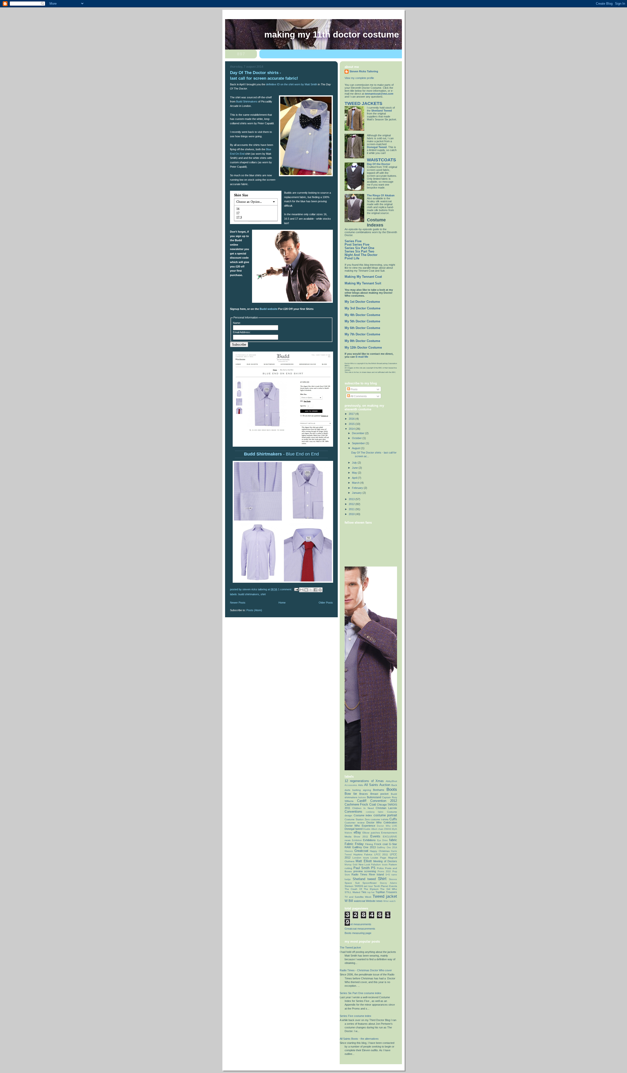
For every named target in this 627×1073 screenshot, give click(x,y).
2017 (352, 413)
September (359, 443)
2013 (352, 499)
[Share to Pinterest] (320, 589)
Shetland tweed (364, 879)
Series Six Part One (359, 248)
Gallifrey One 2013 (364, 847)
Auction (384, 785)
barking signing (361, 790)
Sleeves (393, 879)
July (355, 462)
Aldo (360, 785)
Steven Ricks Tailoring (364, 71)
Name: (237, 322)
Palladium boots (379, 864)
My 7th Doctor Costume (362, 334)
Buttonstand (374, 797)
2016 (352, 418)
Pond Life (352, 258)
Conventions (353, 811)
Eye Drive (382, 840)
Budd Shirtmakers (246, 101)
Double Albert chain (373, 829)
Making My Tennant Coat (363, 276)
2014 (352, 428)
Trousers (391, 892)
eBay (357, 832)
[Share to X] (310, 589)
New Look (364, 864)
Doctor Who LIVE (387, 826)
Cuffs (393, 819)
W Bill (349, 901)
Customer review (354, 822)
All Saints (371, 785)
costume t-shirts (379, 819)
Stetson (349, 886)
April (355, 477)
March (356, 482)
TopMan (380, 892)
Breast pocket (379, 793)
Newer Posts (237, 602)
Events (375, 836)
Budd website (268, 308)
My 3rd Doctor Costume (362, 308)
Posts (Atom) (254, 610)
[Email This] (301, 589)
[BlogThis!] (306, 589)
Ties (363, 892)
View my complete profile (359, 77)
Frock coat (381, 844)
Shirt (263, 594)
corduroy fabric (375, 812)
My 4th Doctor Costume (362, 315)
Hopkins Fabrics (363, 854)
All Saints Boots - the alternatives (359, 1038)
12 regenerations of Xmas (364, 781)
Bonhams (378, 789)
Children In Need (363, 808)
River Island (376, 874)
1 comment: (285, 589)
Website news (374, 900)
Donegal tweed (353, 828)
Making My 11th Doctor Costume (331, 34)
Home (282, 602)
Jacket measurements (358, 924)
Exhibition (357, 840)
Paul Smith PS (364, 868)
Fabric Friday (354, 844)
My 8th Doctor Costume (362, 341)
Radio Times (359, 874)
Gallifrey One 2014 (387, 847)
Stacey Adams (388, 883)
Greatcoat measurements (360, 928)
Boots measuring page (358, 933)
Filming (369, 844)
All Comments (358, 396)
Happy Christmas (380, 851)
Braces (363, 793)
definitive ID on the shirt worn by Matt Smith (291, 84)
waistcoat (359, 900)
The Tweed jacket (350, 947)
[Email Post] (296, 589)
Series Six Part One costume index (360, 993)
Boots (391, 789)
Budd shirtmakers (248, 594)
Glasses (349, 851)
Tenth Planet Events (385, 886)
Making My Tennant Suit (363, 283)
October (357, 438)
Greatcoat (361, 851)
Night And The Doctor (361, 255)
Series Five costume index (355, 1015)
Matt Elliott (364, 861)
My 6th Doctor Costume (362, 328)
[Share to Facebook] (315, 589)
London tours (360, 857)
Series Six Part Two (359, 251)
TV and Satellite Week (358, 897)
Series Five (353, 241)
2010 (352, 514)
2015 (352, 423)
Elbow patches (371, 832)
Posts (354, 389)
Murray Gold (351, 864)
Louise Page (378, 857)
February (358, 487)
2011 (352, 509)
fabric (393, 840)
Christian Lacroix (386, 808)
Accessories (351, 785)
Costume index (363, 815)
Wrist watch (389, 901)
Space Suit (352, 883)
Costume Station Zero (357, 819)
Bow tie (351, 793)
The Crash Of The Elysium (361, 889)
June (355, 467)
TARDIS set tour (363, 886)
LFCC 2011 (381, 854)
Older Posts (326, 602)
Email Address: (242, 332)
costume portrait (385, 815)
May (355, 472)
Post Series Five (357, 244)
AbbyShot (391, 781)
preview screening (364, 871)
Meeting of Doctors (385, 861)
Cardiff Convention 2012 (377, 801)
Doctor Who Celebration (381, 822)
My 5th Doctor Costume (362, 321)
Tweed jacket (385, 896)
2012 (352, 504)
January (357, 492)
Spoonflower (369, 883)
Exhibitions (369, 840)
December (358, 433)
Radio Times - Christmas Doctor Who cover (366, 970)
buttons (362, 797)
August (356, 448)
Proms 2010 (384, 871)
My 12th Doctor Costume (363, 347)
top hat (371, 892)
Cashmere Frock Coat (360, 804)
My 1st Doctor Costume (362, 301)
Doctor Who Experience (360, 825)
